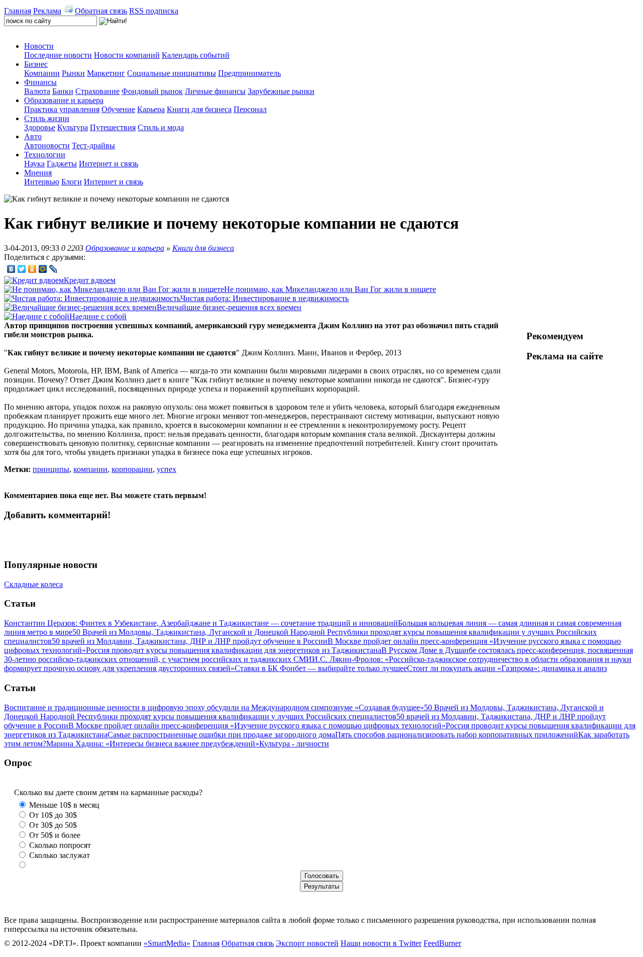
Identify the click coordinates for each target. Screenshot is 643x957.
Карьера (151, 109)
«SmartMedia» (167, 943)
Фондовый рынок (152, 91)
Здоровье (39, 127)
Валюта (37, 91)
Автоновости (47, 145)
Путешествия (113, 127)
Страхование (97, 91)
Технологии (44, 154)
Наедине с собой (98, 316)
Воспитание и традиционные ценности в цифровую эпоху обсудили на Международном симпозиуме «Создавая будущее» (214, 707)
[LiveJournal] (53, 268)
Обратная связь (101, 11)
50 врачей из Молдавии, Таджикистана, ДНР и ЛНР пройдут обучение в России (190, 641)
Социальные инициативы (171, 73)
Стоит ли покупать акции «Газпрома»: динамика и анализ (507, 668)
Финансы (40, 82)
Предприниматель (249, 73)
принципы (51, 469)
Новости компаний (127, 55)
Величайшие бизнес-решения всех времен (229, 307)
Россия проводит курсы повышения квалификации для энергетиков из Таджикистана (233, 650)
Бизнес (36, 64)
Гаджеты (62, 163)
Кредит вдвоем (90, 280)
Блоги (71, 181)
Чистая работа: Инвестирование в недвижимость (264, 298)
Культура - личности (294, 743)
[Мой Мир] (43, 268)
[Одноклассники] (32, 268)
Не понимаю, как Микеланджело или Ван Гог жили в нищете (330, 289)
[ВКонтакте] (11, 268)
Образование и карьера (63, 100)
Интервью (41, 181)
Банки (62, 91)
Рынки (73, 73)
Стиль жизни (46, 118)
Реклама (47, 11)
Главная (17, 11)
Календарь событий (196, 55)
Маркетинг (106, 73)
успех (166, 469)
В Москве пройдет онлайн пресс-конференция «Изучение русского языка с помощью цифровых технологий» (257, 725)
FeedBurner (442, 943)
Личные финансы (215, 91)
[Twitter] (22, 268)
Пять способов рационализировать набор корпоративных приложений (456, 734)
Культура (72, 127)
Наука (34, 163)
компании (90, 469)
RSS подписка (153, 11)
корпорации (132, 469)
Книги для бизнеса (199, 109)
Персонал (250, 109)
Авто (33, 136)
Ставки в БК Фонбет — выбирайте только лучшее (321, 668)
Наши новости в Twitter (381, 943)
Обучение (118, 109)
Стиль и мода (161, 127)
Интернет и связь (108, 163)
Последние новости (58, 55)
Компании (42, 73)
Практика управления (61, 109)
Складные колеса (33, 584)
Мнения (38, 172)
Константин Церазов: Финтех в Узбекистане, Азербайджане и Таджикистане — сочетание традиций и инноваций (201, 623)
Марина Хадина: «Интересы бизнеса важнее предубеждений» (152, 743)
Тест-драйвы (93, 145)
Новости (39, 46)
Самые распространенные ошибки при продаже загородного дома (221, 734)
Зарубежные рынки (281, 91)
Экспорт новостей (307, 943)
